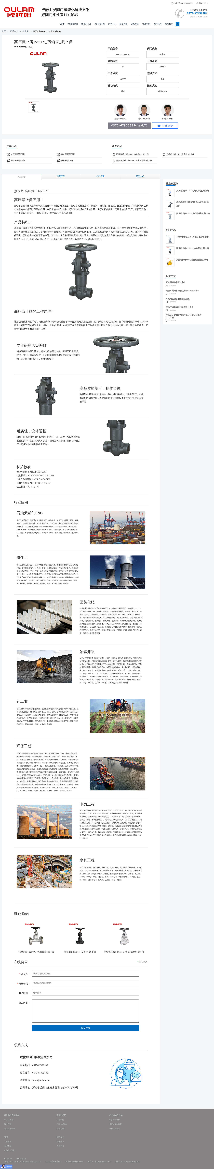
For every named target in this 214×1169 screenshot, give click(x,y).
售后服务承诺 (9, 1129)
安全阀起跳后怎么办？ (176, 282)
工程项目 (7, 1141)
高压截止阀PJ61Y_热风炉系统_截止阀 (193, 213)
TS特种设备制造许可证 (75, 1161)
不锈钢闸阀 (73, 24)
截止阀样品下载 (68, 154)
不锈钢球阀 (100, 24)
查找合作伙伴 (114, 1120)
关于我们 (60, 1146)
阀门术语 (7, 1146)
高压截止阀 (86, 24)
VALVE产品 (8, 1120)
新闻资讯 (146, 24)
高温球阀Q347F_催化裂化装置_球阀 (192, 260)
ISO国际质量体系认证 (53, 1161)
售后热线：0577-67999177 (183, 3)
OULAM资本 (62, 1124)
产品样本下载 (9, 1150)
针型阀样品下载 (18, 160)
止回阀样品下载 (18, 154)
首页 (4, 31)
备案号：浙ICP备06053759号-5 (99, 1161)
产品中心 (112, 24)
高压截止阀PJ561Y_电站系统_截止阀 (192, 191)
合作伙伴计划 (114, 1129)
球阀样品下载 (67, 160)
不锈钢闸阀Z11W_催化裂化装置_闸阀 (192, 237)
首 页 (62, 24)
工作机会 (60, 1120)
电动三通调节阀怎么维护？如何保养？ (183, 291)
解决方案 (123, 24)
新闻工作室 (61, 1129)
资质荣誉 (135, 24)
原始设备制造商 (115, 1124)
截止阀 (25, 31)
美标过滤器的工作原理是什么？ (180, 307)
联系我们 (169, 24)
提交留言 (85, 1028)
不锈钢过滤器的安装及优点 (178, 299)
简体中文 (202, 3)
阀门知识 (158, 24)
